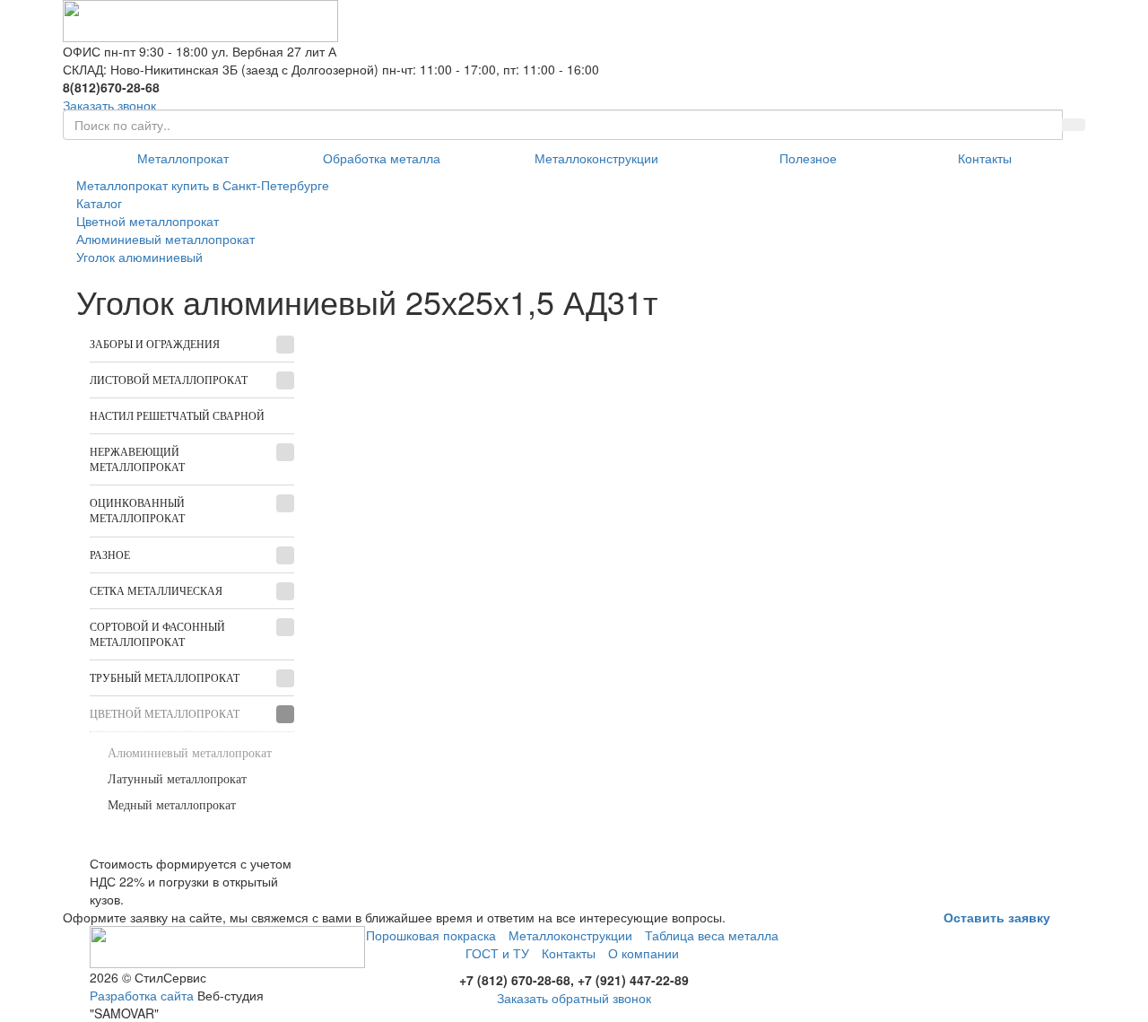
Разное (110, 555)
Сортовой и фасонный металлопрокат (157, 635)
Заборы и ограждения (155, 344)
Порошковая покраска (431, 935)
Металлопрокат (183, 158)
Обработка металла (381, 158)
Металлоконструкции (596, 158)
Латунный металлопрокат (177, 779)
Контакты (985, 158)
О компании (643, 953)
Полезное (808, 158)
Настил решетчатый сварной (177, 416)
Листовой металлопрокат (169, 380)
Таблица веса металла (711, 935)
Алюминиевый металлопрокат (190, 753)
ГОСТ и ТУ (497, 953)
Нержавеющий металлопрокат (137, 460)
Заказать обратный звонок (574, 998)
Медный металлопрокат (172, 805)
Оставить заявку (997, 917)
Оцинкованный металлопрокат (137, 511)
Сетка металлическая (156, 591)
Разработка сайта (142, 995)
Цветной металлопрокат (164, 714)
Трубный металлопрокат (164, 678)
